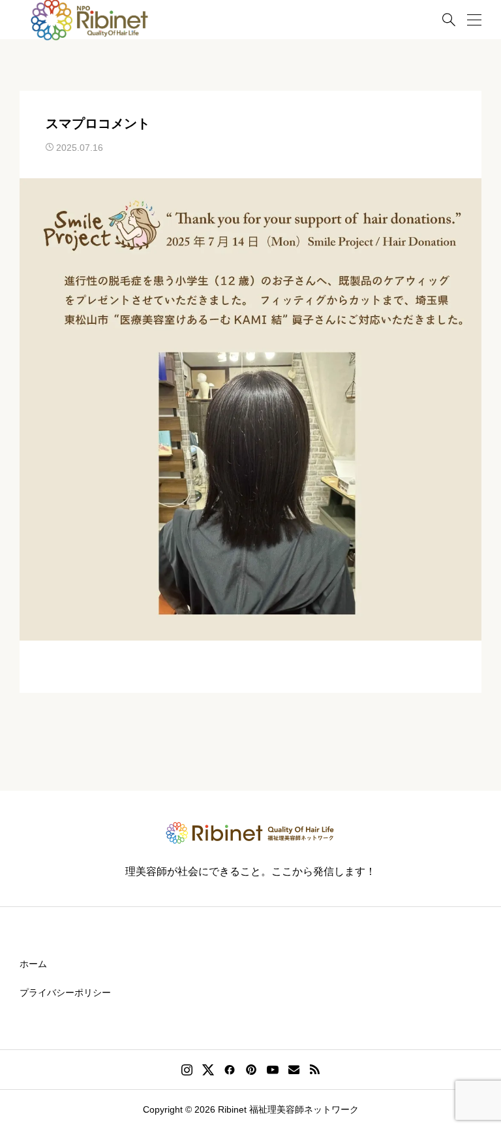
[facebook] (229, 1069)
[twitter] (208, 1069)
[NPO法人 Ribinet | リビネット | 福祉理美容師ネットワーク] (250, 832)
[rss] (314, 1069)
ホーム (33, 964)
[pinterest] (251, 1069)
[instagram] (186, 1069)
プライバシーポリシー (65, 992)
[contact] (293, 1069)
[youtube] (273, 1069)
